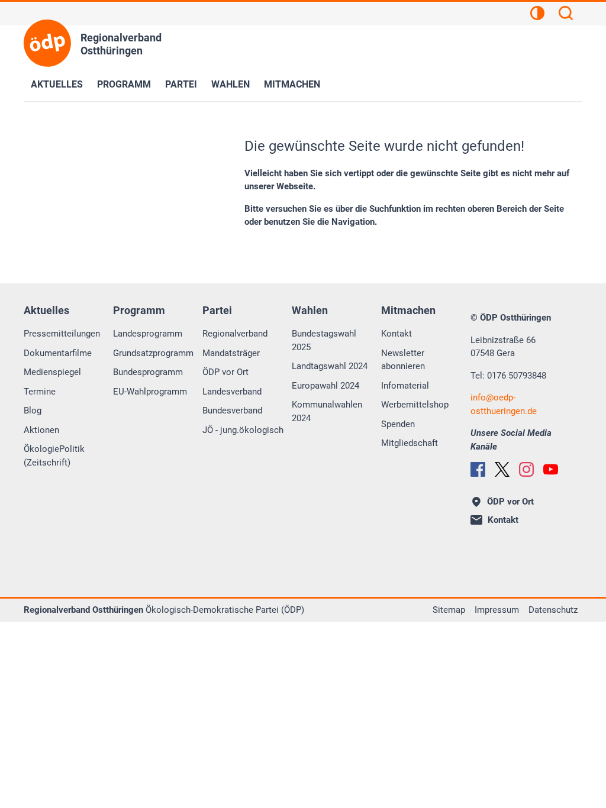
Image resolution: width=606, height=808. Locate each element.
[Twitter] (502, 469)
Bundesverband (232, 410)
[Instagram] (526, 469)
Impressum (497, 610)
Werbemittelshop (415, 404)
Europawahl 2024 (325, 385)
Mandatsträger (231, 353)
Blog (32, 410)
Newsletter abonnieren (403, 360)
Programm (124, 84)
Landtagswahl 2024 (330, 366)
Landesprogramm (147, 333)
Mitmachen (292, 84)
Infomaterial (405, 385)
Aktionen (41, 430)
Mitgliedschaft (409, 443)
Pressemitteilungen (62, 333)
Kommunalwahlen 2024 (327, 411)
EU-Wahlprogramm (150, 391)
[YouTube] (550, 469)
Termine (40, 391)
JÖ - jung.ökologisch (242, 430)
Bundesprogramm (148, 372)
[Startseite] (47, 43)
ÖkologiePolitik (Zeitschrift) (54, 456)
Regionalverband (234, 333)
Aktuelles (57, 84)
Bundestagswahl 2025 (324, 340)
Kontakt (396, 333)
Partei (181, 84)
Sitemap (449, 610)
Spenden (398, 424)
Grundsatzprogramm (153, 353)
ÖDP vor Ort (225, 372)
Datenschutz (553, 610)
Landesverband (232, 391)
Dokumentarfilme (58, 353)
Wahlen (230, 84)
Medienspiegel (52, 372)
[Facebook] (477, 469)
